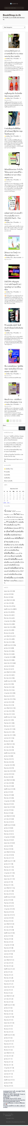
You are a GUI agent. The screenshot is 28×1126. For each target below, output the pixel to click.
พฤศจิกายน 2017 (8, 861)
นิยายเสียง (20, 517)
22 (4, 499)
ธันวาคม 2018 (8, 822)
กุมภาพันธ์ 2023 (8, 672)
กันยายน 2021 (7, 723)
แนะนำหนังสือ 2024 (16, 562)
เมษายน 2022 (7, 702)
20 (20, 497)
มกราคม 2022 (8, 711)
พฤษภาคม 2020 (8, 771)
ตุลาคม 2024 (7, 612)
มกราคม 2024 (8, 639)
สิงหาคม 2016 (7, 906)
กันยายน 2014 (7, 975)
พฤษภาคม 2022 (8, 699)
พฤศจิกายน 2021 (8, 717)
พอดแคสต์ (10, 519)
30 (7, 501)
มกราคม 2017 (8, 891)
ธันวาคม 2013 (8, 1002)
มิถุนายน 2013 (8, 1020)
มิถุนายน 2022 (8, 696)
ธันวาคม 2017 (8, 858)
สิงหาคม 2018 (7, 834)
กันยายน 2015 (7, 939)
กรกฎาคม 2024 (8, 621)
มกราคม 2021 (8, 747)
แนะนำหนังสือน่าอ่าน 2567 (14, 571)
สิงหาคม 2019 (7, 798)
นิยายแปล (6, 519)
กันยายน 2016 (7, 903)
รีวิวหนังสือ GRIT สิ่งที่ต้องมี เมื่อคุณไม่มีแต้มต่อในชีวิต (13, 328)
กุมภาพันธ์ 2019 (8, 816)
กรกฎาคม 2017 (8, 873)
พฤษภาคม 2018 (8, 843)
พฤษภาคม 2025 (8, 591)
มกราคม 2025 (8, 603)
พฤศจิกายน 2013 (8, 1005)
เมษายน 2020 (7, 774)
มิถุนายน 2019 (8, 804)
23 (7, 499)
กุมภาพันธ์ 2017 (8, 888)
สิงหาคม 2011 (7, 1065)
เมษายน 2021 (7, 738)
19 (17, 497)
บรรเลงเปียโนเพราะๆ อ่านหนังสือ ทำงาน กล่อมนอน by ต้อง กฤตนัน (13, 53)
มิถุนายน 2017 (8, 876)
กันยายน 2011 (7, 1062)
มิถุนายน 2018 (8, 840)
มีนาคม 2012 (7, 1050)
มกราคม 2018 (8, 855)
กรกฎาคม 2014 (8, 981)
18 (13, 497)
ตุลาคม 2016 (7, 900)
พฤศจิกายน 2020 (8, 753)
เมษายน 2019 (7, 810)
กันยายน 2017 (7, 867)
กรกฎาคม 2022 (8, 693)
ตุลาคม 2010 (7, 1083)
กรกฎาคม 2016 (8, 909)
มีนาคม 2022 (7, 705)
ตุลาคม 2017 (7, 864)
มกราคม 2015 (8, 963)
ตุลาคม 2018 (7, 828)
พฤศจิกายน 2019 (8, 789)
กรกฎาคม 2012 (8, 1041)
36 (11, 351)
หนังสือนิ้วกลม (9, 538)
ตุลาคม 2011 (7, 1059)
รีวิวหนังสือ (16, 58)
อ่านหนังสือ (17, 553)
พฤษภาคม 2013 (8, 1023)
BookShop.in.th (12, 15)
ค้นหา (4, 425)
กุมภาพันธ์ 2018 (8, 852)
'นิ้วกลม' (8, 511)
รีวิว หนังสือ (19, 522)
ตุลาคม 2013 (7, 1008)
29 (4, 501)
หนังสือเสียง (7, 478)
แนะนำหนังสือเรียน (11, 574)
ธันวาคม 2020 (8, 750)
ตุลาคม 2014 (7, 972)
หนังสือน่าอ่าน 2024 (11, 544)
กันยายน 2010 (7, 1086)
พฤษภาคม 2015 (8, 951)
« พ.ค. (4, 502)
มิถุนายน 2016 (8, 912)
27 (11, 310)
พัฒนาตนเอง (15, 519)
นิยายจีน (5, 517)
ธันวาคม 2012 (8, 1032)
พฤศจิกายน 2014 (8, 969)
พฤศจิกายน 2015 (8, 933)
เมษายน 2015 (7, 954)
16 (7, 497)
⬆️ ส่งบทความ (14, 3)
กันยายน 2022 (7, 687)
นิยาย (22, 514)
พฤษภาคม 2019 (8, 807)
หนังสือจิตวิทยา (16, 535)
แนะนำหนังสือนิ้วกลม (12, 565)
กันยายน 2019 (7, 795)
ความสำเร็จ (11, 514)
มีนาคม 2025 (7, 597)
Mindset (19, 511)
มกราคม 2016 (8, 927)
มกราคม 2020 (8, 783)
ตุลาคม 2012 (7, 1038)
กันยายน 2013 (7, 1011)
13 (20, 495)
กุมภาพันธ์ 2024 (8, 636)
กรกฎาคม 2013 (8, 1017)
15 (4, 497)
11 (13, 495)
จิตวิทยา (17, 514)
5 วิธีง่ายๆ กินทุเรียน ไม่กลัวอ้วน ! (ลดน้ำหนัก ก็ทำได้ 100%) (13, 455)
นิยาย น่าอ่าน (12, 517)
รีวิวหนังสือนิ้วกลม (10, 525)
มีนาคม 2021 (7, 741)
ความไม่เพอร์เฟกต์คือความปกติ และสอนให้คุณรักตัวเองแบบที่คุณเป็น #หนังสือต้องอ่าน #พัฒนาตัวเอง (13, 445)
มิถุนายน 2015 (8, 948)
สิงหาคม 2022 (7, 690)
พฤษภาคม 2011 (8, 1071)
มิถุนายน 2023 (8, 660)
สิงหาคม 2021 (7, 726)
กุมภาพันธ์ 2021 (8, 744)
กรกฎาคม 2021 (8, 729)
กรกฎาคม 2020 (8, 765)
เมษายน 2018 (7, 846)
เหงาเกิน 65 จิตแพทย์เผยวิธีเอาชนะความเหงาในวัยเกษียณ (13, 450)
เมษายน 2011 (7, 1074)
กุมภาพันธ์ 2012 (8, 1053)
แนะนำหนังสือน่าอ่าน (13, 568)
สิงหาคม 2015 (7, 942)
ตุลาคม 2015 (7, 936)
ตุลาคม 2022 (7, 684)
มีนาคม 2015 (7, 957)
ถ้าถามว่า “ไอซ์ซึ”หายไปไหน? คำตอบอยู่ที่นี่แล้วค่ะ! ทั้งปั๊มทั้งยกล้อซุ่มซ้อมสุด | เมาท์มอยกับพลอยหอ (14, 438)
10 (10, 495)
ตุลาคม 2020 (7, 756)
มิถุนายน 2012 (8, 1044)
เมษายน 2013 (7, 1026)
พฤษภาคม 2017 (8, 879)
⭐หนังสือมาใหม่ (8, 58)
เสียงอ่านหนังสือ (17, 257)
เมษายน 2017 (7, 882)
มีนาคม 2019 (7, 813)
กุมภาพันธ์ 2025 (8, 600)
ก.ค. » (8, 502)
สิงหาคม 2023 (7, 654)
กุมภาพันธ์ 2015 (8, 960)
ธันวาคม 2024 (8, 606)
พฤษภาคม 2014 (8, 987)
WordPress (22, 1122)
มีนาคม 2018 (7, 849)
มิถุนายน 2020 (8, 768)
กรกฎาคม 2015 (8, 945)
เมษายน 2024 (7, 630)
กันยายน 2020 (7, 759)
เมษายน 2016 (7, 918)
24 (10, 499)
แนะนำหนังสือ (10, 559)
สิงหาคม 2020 (7, 762)
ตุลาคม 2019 (7, 792)
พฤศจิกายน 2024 (8, 609)
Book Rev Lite (9, 1122)
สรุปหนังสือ (7, 475)
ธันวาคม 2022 (8, 678)
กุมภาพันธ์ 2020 (8, 780)
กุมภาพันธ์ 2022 (8, 708)
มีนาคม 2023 (7, 669)
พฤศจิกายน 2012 (8, 1035)
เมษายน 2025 (7, 594)
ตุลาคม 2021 (7, 720)
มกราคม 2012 (8, 1056)
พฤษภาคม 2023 (8, 663)
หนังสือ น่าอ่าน (13, 542)
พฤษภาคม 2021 (8, 735)
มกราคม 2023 (8, 675)
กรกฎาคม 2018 (8, 837)
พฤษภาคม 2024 (8, 627)
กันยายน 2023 (7, 651)
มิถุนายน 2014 (8, 984)
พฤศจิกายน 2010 (8, 1080)
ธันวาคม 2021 (8, 714)
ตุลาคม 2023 (7, 648)
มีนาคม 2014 (7, 993)
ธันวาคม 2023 (8, 642)
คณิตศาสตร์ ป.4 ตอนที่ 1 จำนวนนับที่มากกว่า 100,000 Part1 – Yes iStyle (13, 216)
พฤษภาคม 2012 (8, 1047)
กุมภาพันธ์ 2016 (8, 924)
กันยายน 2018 (7, 831)
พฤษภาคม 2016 (8, 915)
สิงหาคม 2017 (7, 870)
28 (23, 499)
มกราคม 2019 (8, 819)
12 (17, 495)
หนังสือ (7, 534)
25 (13, 499)
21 (23, 497)
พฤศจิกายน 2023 (8, 645)
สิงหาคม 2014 (7, 978)
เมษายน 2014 (7, 990)
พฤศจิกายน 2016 (8, 897)
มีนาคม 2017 (7, 885)
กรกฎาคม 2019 (8, 801)
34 (11, 36)
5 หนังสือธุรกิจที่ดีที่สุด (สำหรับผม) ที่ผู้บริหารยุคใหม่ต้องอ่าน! (13, 131)
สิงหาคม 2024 (7, 618)
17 (10, 497)
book (17, 511)
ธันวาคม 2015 (8, 930)
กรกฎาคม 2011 (8, 1068)
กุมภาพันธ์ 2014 (8, 996)
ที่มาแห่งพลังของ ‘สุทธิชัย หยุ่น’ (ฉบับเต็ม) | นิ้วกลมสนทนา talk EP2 (13, 369)
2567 (14, 511)
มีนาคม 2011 (7, 1077)
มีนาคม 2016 (7, 921)
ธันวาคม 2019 (8, 786)
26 (17, 499)
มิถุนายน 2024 (8, 624)
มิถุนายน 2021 (8, 732)
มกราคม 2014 (8, 999)
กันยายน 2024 (7, 615)
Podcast (6, 514)
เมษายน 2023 (7, 666)
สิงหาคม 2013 (7, 1014)
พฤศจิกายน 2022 (8, 681)
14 (23, 495)
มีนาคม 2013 (7, 1029)
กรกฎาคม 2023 (8, 657)
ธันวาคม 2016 (8, 894)
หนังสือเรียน (14, 550)
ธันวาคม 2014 (8, 966)
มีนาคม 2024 (7, 633)
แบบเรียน (13, 580)
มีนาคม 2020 (7, 777)
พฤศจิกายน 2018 (8, 825)
